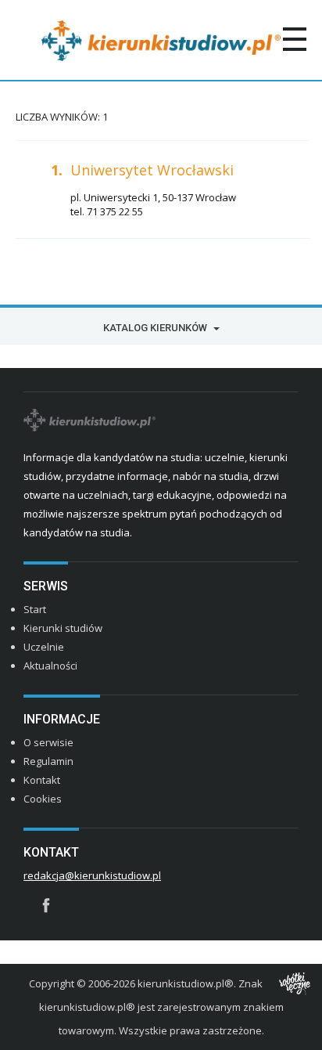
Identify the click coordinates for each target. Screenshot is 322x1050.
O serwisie (48, 742)
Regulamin (48, 761)
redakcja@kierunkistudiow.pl (92, 875)
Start (34, 609)
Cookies (42, 799)
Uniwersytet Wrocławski (152, 170)
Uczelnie (43, 647)
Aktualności (50, 666)
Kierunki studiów (62, 628)
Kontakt (41, 780)
